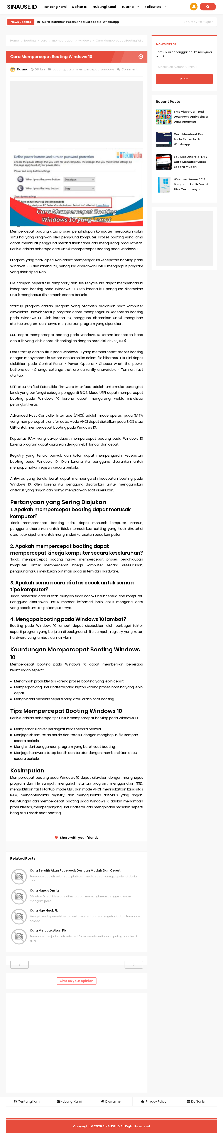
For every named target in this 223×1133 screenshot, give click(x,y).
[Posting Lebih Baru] (19, 965)
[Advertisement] (76, 111)
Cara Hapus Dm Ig (44, 890)
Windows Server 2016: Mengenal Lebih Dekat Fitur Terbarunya (191, 184)
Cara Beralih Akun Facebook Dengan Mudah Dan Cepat (75, 870)
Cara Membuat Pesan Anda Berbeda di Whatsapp (191, 139)
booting (59, 69)
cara (71, 69)
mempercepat (88, 69)
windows (108, 69)
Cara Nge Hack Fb (44, 910)
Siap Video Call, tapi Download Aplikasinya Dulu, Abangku (191, 117)
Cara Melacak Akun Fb (48, 930)
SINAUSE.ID (111, 1126)
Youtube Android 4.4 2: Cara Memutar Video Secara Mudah (87, 22)
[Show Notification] (194, 6)
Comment (130, 69)
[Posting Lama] (134, 965)
